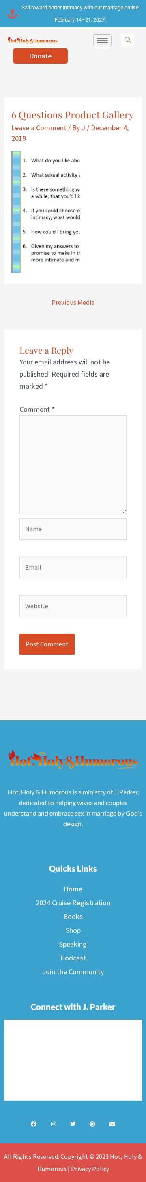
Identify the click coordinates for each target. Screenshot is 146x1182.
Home (73, 888)
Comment (37, 409)
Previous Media (73, 302)
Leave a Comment (39, 127)
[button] (128, 40)
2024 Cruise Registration (73, 902)
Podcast (73, 957)
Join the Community (73, 971)
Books (73, 916)
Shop (73, 930)
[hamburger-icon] (102, 40)
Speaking (73, 944)
